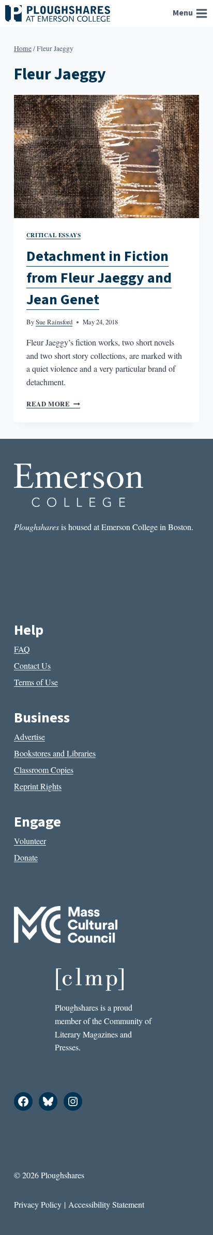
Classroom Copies (43, 769)
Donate (26, 857)
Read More (53, 403)
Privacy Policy (38, 1204)
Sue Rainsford (54, 321)
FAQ (22, 649)
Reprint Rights (38, 786)
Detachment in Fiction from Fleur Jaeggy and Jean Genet (99, 278)
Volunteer (30, 840)
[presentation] (106, 156)
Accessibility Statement (106, 1204)
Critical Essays (53, 234)
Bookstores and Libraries (55, 753)
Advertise (29, 736)
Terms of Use (36, 682)
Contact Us (32, 665)
